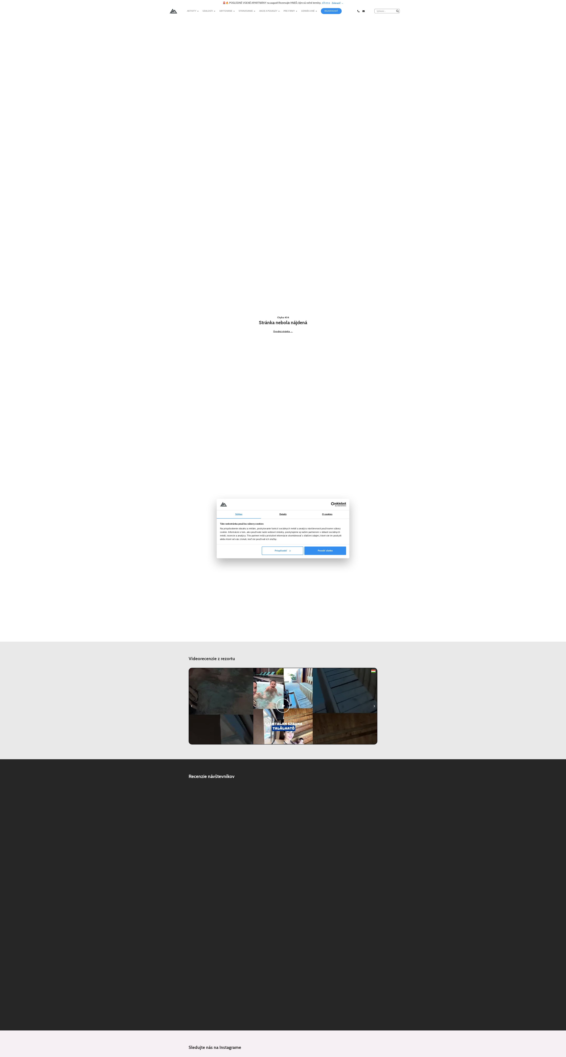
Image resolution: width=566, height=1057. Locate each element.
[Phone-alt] (358, 11)
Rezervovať (331, 11)
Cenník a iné (308, 11)
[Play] (283, 706)
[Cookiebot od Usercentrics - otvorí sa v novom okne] (333, 504)
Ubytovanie (225, 11)
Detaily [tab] (283, 514)
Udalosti (208, 11)
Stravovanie (246, 11)
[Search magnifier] (397, 11)
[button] (191, 706)
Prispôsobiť (281, 550)
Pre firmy (289, 11)
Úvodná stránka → (283, 331)
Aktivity (191, 11)
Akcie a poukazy (268, 11)
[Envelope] (363, 11)
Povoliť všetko (325, 550)
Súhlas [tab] (238, 514)
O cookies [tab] (327, 514)
